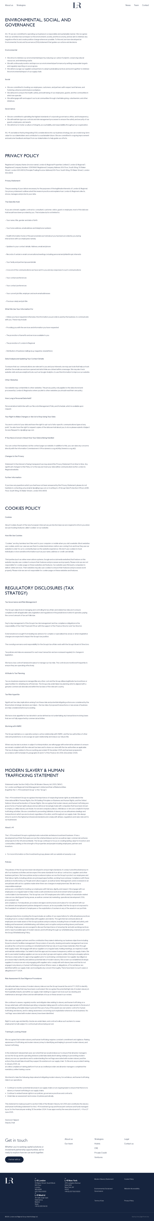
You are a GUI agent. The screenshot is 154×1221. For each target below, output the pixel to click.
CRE (96, 1148)
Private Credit (100, 1153)
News (128, 5)
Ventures (98, 1157)
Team (136, 5)
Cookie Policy (129, 1179)
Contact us (129, 1144)
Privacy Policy (129, 1201)
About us (9, 5)
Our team (69, 1144)
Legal (126, 1139)
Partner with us (14, 1160)
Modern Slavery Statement (104, 1179)
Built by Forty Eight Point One (140, 1217)
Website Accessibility (131, 1188)
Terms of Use (99, 1201)
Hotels (97, 1144)
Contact (145, 5)
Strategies (21, 5)
